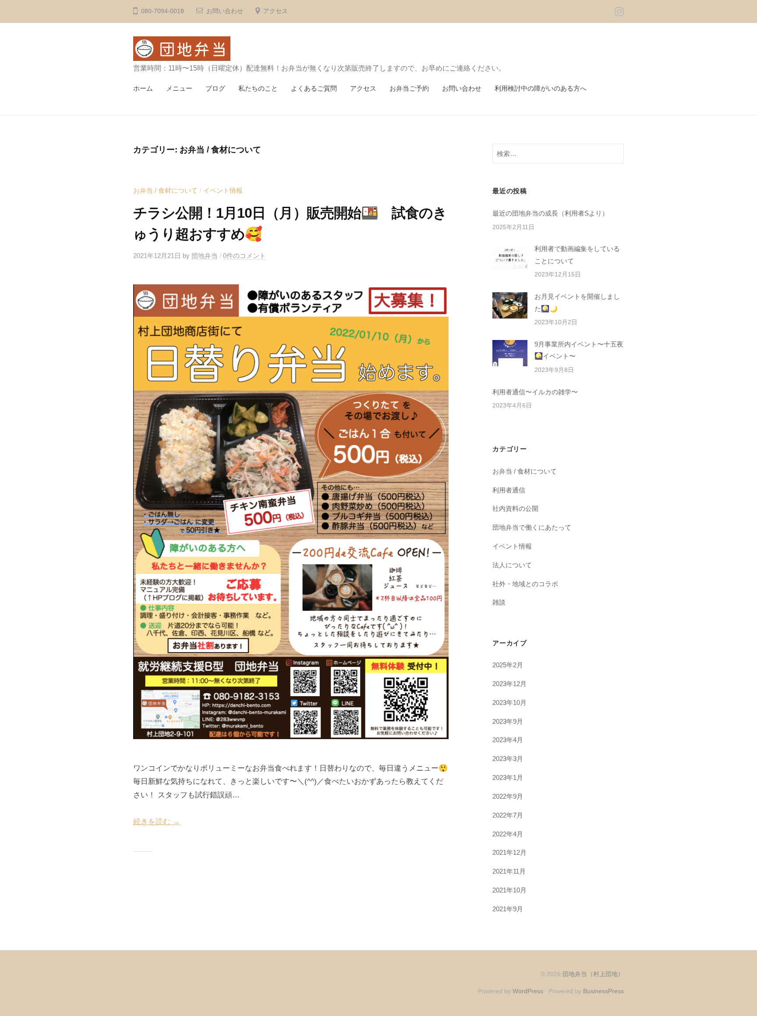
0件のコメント (244, 255)
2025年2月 (507, 665)
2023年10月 (509, 702)
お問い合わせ (224, 11)
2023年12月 (509, 683)
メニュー (179, 88)
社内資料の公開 (515, 508)
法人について (512, 565)
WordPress (528, 991)
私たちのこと (258, 88)
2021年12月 (509, 852)
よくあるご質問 (314, 88)
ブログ (215, 88)
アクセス (275, 11)
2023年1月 (507, 777)
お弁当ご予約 (409, 88)
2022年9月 (507, 796)
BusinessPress (603, 991)
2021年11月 (509, 871)
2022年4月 (507, 834)
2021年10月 (509, 890)
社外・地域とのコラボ (525, 584)
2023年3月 (507, 758)
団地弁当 (204, 255)
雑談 (499, 602)
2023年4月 (507, 739)
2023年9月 (507, 721)
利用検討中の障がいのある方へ (541, 88)
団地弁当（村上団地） (593, 973)
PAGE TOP (731, 978)
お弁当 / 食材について (165, 190)
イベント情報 (223, 190)
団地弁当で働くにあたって (531, 527)
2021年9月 (507, 909)
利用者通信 (508, 490)
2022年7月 (507, 815)
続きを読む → (156, 822)
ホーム (143, 88)
